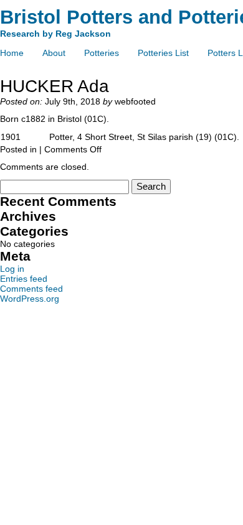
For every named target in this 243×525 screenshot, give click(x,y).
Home (12, 53)
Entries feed (23, 279)
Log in (12, 269)
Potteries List (163, 53)
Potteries (101, 53)
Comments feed (31, 289)
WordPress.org (29, 299)
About (53, 53)
